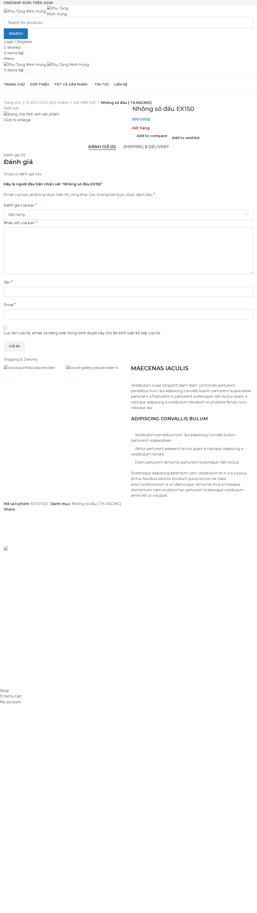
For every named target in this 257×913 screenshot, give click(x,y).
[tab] (102, 147)
